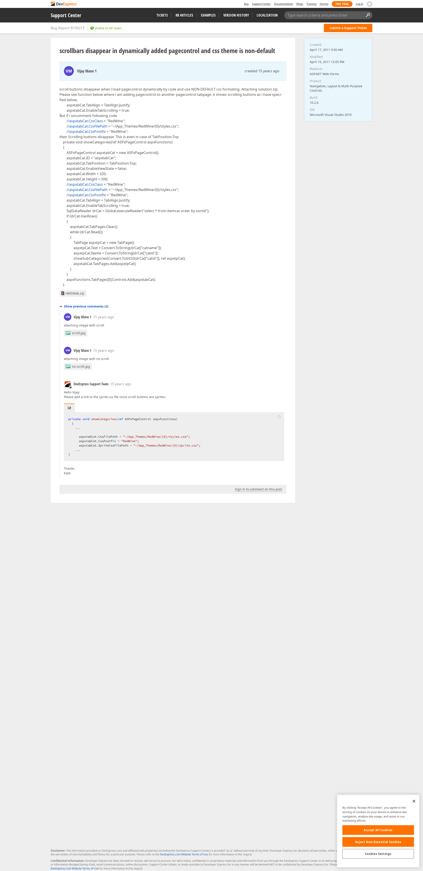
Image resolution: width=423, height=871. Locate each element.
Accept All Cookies (378, 830)
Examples (208, 15)
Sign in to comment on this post (258, 489)
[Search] (367, 15)
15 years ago (103, 317)
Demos (324, 4)
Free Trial (342, 4)
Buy (246, 4)
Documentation (283, 4)
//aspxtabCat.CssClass (85, 121)
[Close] (414, 801)
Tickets (162, 15)
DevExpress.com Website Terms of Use (184, 854)
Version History (236, 15)
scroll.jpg (78, 333)
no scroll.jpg (81, 366)
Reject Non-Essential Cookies (378, 842)
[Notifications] (369, 4)
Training (311, 4)
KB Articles (184, 15)
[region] (378, 831)
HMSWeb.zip (75, 293)
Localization (267, 15)
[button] (279, 416)
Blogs (299, 4)
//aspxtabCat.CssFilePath (87, 126)
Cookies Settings (378, 854)
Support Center (261, 4)
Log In (359, 4)
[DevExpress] (64, 4)
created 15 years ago (262, 71)
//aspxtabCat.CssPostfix (86, 131)
